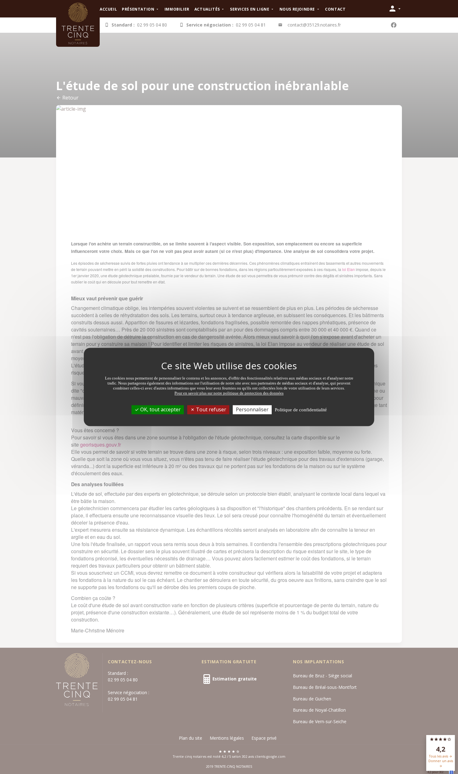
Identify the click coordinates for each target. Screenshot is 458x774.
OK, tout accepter (160, 409)
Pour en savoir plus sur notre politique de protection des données (229, 393)
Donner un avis (440, 761)
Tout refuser (210, 409)
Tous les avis (439, 756)
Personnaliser (252, 409)
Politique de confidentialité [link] (301, 409)
